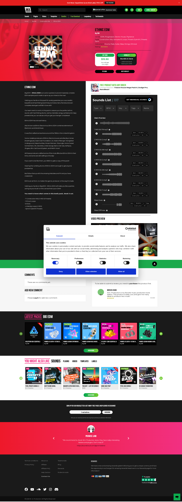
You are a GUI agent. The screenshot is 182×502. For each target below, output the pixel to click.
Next (161, 333)
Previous (21, 333)
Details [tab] (91, 236)
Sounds (34, 21)
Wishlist (132, 10)
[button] (139, 99)
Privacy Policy (29, 464)
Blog (59, 464)
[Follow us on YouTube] (32, 490)
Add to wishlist (125, 71)
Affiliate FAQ (45, 468)
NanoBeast (104, 89)
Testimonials (62, 461)
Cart (126, 10)
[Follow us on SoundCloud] (39, 490)
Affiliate (44, 464)
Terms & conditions (31, 461)
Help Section (45, 472)
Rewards (61, 468)
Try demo (104, 71)
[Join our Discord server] (56, 490)
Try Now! (110, 3)
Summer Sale (110, 10)
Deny (61, 271)
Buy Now (104, 55)
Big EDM (97, 33)
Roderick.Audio (63, 472)
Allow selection (91, 271)
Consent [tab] (59, 236)
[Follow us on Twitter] (44, 490)
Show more (91, 350)
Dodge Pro (143, 88)
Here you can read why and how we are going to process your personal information (91, 417)
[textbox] (62, 10)
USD (139, 10)
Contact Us (45, 476)
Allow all (121, 271)
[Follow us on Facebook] (26, 490)
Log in (36, 298)
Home (26, 21)
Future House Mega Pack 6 (125, 88)
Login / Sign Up (150, 10)
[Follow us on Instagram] (50, 490)
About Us (44, 461)
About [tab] (122, 236)
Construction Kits (45, 21)
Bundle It (126, 55)
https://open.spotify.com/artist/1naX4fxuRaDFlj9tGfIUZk (91, 450)
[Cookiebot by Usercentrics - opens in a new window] (127, 229)
